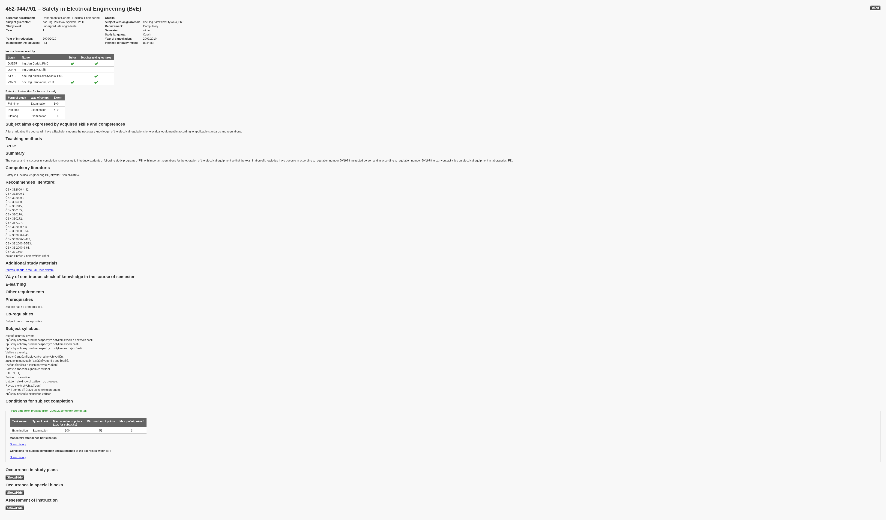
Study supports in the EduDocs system (30, 270)
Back (875, 8)
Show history (18, 444)
